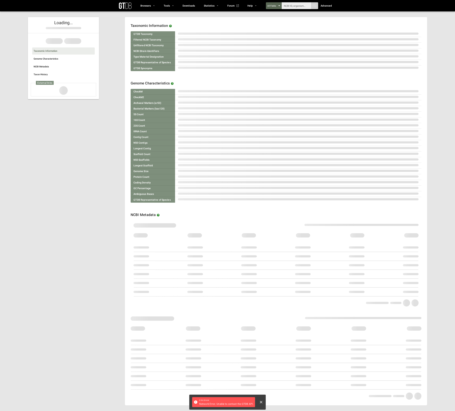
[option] (63, 51)
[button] (147, 5)
